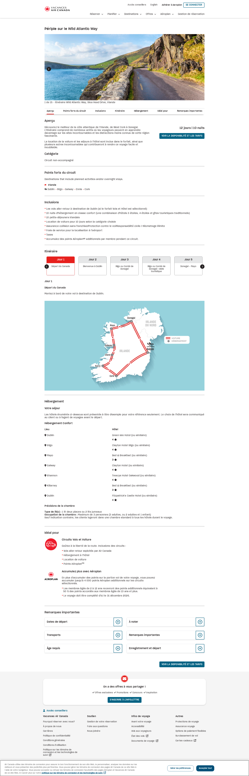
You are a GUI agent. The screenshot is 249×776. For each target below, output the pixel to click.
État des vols (138, 736)
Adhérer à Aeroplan (172, 5)
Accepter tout (205, 768)
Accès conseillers (137, 5)
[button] (96, 14)
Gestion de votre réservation (102, 722)
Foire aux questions (97, 727)
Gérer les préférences (180, 768)
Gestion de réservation (191, 14)
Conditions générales (54, 740)
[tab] (51, 111)
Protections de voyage (187, 722)
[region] (124, 768)
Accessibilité (137, 727)
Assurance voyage (185, 727)
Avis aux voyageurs (141, 731)
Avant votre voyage (141, 722)
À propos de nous (52, 727)
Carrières (48, 731)
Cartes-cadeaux (184, 741)
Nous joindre (93, 731)
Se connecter (195, 5)
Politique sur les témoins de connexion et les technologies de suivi (60, 752)
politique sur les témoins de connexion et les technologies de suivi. (72, 773)
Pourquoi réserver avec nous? (59, 722)
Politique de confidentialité (56, 736)
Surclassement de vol (187, 736)
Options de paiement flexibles (191, 731)
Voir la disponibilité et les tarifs (182, 136)
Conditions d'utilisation (54, 745)
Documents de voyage (143, 741)
